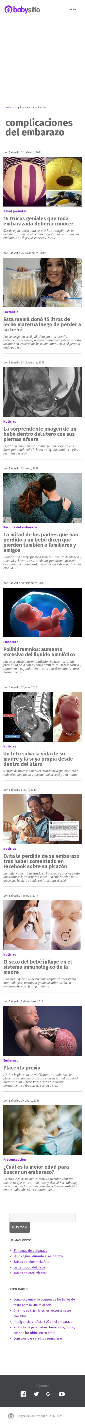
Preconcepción (14, 1160)
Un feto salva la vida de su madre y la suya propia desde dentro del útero (38, 759)
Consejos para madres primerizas (38, 1338)
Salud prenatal (14, 211)
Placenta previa (22, 1068)
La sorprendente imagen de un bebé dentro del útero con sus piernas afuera (39, 434)
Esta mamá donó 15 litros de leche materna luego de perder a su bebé (42, 324)
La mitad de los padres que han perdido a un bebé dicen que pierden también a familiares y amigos (40, 542)
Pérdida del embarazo (20, 527)
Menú (74, 9)
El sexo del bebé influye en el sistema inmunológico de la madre (37, 967)
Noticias (9, 421)
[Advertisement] (42, 62)
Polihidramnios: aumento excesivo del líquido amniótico (39, 652)
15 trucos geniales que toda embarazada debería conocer (38, 221)
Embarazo (10, 642)
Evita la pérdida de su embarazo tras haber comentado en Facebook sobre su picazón (41, 861)
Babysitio (23, 1416)
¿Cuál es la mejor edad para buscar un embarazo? (36, 1169)
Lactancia (10, 312)
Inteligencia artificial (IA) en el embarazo (42, 1322)
